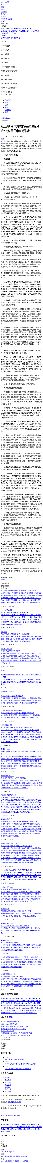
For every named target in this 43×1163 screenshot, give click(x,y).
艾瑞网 (9, 1127)
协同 (14, 795)
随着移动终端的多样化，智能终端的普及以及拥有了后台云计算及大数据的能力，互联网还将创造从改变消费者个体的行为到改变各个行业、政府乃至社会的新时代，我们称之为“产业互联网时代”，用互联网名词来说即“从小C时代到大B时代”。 (21, 658)
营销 (7, 819)
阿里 (2, 887)
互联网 (3, 692)
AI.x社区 (33, 1064)
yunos (11, 887)
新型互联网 (5, 974)
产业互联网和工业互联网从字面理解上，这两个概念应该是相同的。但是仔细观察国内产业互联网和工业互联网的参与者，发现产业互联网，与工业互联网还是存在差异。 (21, 700)
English (7, 1087)
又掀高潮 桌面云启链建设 (16, 846)
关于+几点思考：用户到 (15, 926)
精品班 (3, 9)
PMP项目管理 (5, 33)
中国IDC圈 (21, 1129)
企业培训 (4, 16)
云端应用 (9, 795)
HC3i (17, 1059)
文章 (2, 38)
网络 (5, 632)
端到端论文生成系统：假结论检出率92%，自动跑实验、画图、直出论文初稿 (21, 1003)
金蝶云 (3, 776)
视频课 (3, 28)
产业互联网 (5, 710)
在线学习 (4, 36)
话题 (6, 105)
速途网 (20, 1127)
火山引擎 (7, 1131)
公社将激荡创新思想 (15, 889)
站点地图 (8, 1082)
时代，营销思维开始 (13, 797)
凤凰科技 (23, 1124)
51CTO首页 (5, 2)
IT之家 (36, 1127)
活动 (6, 112)
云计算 (3, 670)
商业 (8, 923)
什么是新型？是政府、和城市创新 (19, 957)
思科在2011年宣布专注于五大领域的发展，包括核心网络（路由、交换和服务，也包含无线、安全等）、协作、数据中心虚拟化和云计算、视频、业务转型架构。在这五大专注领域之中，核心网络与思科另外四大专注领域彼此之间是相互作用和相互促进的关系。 (21, 619)
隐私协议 (8, 1091)
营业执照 (4, 1115)
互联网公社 (5, 909)
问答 (8, 38)
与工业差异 (12, 696)
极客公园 (5, 1129)
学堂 (2, 7)
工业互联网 (13, 710)
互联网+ (3, 795)
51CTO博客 (9, 1064)
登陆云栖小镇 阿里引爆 (18, 590)
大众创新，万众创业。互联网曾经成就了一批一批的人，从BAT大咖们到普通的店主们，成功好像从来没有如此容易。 (21, 930)
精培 (14, 1069)
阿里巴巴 (4, 610)
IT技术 (36, 31)
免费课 (3, 14)
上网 (15, 843)
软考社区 (4, 12)
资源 (5, 38)
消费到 (10, 651)
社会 (11, 923)
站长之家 (15, 1127)
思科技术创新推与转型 (15, 612)
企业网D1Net (29, 1129)
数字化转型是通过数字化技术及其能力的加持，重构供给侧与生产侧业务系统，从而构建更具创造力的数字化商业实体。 (21, 682)
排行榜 (12, 28)
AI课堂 (3, 21)
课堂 (12, 38)
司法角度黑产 (9, 943)
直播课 (22, 28)
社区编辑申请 (5, 118)
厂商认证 (31, 31)
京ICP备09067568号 (14, 1102)
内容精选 (8, 100)
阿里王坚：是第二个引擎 (16, 870)
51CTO (7, 1059)
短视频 (17, 28)
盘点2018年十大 (12, 976)
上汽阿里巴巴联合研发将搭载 (17, 727)
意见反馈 (8, 1085)
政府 (10, 974)
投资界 (36, 1129)
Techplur (21, 1059)
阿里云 (3, 749)
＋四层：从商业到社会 (16, 911)
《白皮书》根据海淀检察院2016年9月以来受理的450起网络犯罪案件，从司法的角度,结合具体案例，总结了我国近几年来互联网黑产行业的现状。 (21, 947)
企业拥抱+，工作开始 (13, 778)
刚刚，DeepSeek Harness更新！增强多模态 (22, 1013)
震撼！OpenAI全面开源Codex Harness (17, 1008)
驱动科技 (29, 1124)
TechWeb (4, 1127)
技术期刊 (8, 110)
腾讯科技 (10, 1124)
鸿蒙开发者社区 (6, 19)
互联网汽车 (10, 843)
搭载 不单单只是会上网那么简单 (19, 822)
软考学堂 (28, 28)
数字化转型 (10, 692)
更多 (11, 1017)
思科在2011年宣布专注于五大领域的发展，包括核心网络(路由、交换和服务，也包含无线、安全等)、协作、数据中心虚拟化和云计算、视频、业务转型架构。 (21, 639)
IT (6, 725)
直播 (18, 38)
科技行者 (36, 1124)
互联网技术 (8, 649)
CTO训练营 (26, 1069)
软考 (13, 31)
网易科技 (17, 1124)
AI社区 (7, 107)
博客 (2, 4)
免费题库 (13, 33)
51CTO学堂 (9, 1069)
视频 (6, 102)
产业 (13, 974)
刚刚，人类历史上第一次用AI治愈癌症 (24, 1001)
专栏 (15, 38)
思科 (2, 632)
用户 (8, 940)
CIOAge (12, 1059)
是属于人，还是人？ (17, 713)
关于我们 (8, 1078)
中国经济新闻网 (28, 1127)
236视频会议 (13, 1129)
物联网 (19, 710)
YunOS (3, 579)
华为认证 (25, 31)
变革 (10, 819)
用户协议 (8, 1089)
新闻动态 (8, 1080)
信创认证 (18, 31)
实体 (12, 776)
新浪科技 (4, 1124)
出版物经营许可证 (14, 1115)
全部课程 (4, 31)
